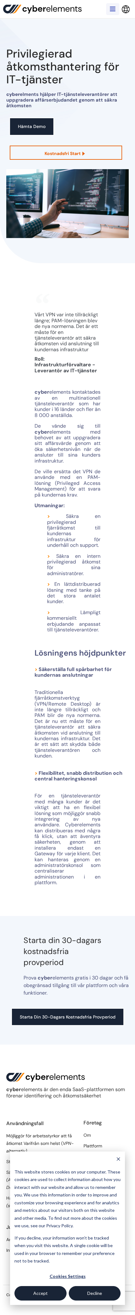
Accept (40, 1293)
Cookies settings (68, 1276)
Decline (94, 1293)
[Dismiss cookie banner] (118, 1160)
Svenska (125, 9)
